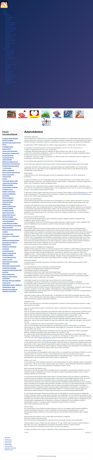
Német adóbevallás (8, 274)
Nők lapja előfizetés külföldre (11, 280)
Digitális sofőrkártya (8, 191)
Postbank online (7, 189)
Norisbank (5, 249)
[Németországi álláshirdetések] (46, 122)
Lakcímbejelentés (8, 251)
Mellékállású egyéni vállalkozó (12, 285)
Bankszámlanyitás (8, 213)
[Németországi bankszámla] (80, 114)
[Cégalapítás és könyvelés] (12, 114)
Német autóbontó (7, 198)
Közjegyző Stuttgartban (9, 219)
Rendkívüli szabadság (9, 268)
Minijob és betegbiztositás (10, 240)
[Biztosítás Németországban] (69, 114)
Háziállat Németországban (10, 166)
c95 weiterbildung (8, 221)
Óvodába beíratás (8, 210)
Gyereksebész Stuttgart (10, 187)
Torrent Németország (9, 257)
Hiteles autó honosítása (9, 151)
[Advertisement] (46, 97)
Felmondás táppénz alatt (10, 181)
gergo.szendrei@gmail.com (69, 161)
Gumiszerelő (6, 283)
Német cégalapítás (8, 170)
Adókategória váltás (8, 287)
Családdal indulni (7, 147)
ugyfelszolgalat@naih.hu (44, 337)
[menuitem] (5, 10)
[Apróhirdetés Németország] (23, 114)
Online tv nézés (7, 259)
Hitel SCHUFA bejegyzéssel (11, 172)
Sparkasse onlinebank (9, 246)
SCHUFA (5, 232)
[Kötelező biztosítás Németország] (46, 114)
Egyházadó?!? (6, 149)
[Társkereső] (35, 114)
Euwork (4, 179)
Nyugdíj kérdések (7, 155)
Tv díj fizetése (6, 168)
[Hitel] (57, 114)
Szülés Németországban (10, 223)
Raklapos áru (6, 204)
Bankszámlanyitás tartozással (11, 230)
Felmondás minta (7, 234)
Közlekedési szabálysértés (10, 153)
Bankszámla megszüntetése (11, 266)
